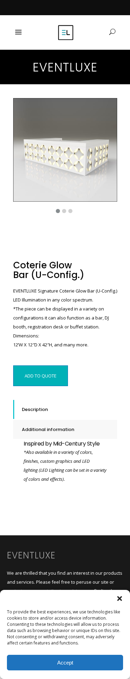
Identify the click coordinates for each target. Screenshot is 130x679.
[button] (119, 598)
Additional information (48, 429)
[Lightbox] (107, 108)
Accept (65, 663)
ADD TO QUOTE (41, 376)
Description (35, 409)
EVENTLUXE (31, 555)
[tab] (65, 409)
